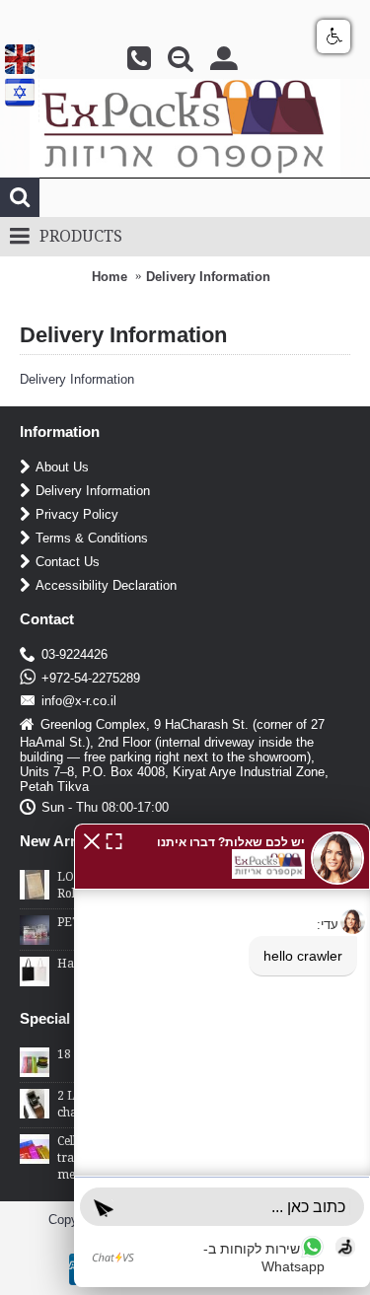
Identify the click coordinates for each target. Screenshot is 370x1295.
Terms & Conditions (92, 538)
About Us (62, 467)
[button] (92, 839)
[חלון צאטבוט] (222, 1055)
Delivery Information (208, 276)
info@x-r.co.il (78, 700)
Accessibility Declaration (106, 585)
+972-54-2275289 (90, 678)
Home (109, 276)
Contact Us (68, 561)
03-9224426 (74, 654)
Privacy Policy (77, 514)
